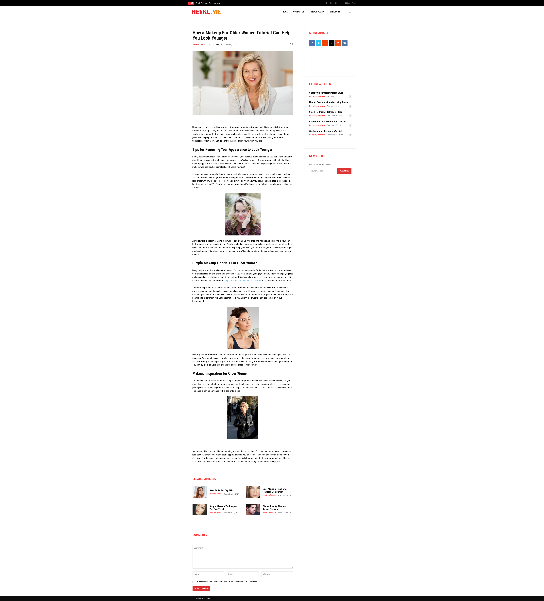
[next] (281, 3)
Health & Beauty (199, 45)
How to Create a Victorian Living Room (328, 102)
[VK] (345, 43)
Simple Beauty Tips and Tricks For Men (274, 508)
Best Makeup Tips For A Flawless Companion (275, 490)
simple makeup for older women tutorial (242, 280)
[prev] (277, 3)
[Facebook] (327, 3)
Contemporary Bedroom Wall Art (325, 131)
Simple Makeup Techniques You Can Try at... (223, 508)
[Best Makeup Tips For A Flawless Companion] (253, 492)
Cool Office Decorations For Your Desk (209, 3)
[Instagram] (331, 3)
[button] (349, 11)
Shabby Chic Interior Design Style (326, 92)
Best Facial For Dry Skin (221, 490)
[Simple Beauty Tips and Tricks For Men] (253, 509)
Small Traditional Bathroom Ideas (325, 111)
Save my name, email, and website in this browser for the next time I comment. (227, 582)
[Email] (331, 43)
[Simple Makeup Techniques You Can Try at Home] (200, 509)
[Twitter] (336, 3)
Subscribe (344, 171)
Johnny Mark (213, 45)
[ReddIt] (325, 43)
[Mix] (338, 43)
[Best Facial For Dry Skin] (200, 492)
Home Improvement (317, 96)
